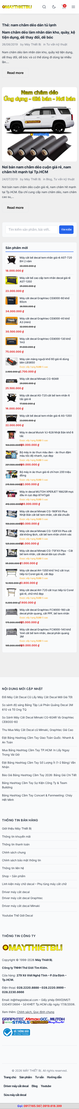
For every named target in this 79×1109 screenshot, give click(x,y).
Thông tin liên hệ (13, 868)
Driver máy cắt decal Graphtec (22, 898)
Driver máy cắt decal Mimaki (21, 905)
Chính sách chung (14, 852)
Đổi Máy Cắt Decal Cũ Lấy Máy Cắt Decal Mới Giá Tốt (37, 697)
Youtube (46, 1086)
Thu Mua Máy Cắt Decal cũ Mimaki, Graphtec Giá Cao (37, 729)
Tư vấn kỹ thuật (56, 44)
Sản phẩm (25, 1077)
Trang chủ (10, 1077)
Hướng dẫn (54, 1077)
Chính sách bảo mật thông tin (21, 860)
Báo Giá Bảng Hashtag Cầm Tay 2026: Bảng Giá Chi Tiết (39, 775)
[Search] (44, 6)
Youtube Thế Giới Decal (17, 915)
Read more (15, 73)
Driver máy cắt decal (16, 892)
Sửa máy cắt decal (15, 1095)
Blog (49, 179)
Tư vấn (39, 1077)
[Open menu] (73, 6)
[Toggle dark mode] (54, 6)
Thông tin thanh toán (16, 844)
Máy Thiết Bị (33, 44)
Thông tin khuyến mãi (16, 836)
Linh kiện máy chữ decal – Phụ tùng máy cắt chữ (34, 884)
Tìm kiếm (66, 229)
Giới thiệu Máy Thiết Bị (16, 828)
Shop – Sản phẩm (13, 876)
